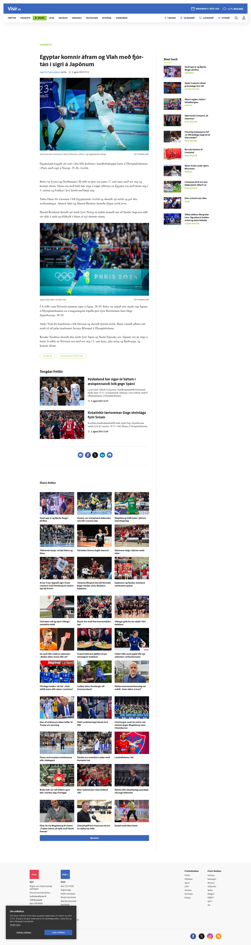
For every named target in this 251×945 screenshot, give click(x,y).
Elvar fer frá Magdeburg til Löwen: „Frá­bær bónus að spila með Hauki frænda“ (57, 829)
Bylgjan (211, 894)
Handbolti (47, 356)
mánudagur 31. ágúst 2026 (207, 9)
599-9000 (38, 904)
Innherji (211, 875)
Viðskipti (189, 879)
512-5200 (69, 886)
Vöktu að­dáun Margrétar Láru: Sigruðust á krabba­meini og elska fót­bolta (197, 218)
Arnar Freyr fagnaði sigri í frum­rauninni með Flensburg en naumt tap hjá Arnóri (56, 586)
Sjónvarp (189, 894)
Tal (209, 905)
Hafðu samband (68, 894)
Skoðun (188, 890)
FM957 (211, 898)
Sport (187, 883)
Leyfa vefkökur (58, 933)
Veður (210, 890)
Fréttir (187, 875)
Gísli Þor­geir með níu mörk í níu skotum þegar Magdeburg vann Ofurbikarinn (130, 725)
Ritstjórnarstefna (68, 898)
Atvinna (211, 883)
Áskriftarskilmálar (69, 901)
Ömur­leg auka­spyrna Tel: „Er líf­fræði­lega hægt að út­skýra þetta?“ (198, 135)
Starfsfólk (65, 905)
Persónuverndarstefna (40, 893)
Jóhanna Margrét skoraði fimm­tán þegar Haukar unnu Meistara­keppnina (94, 586)
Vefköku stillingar (23, 933)
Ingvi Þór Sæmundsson (50, 72)
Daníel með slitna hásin (126, 826)
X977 (210, 902)
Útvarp (188, 898)
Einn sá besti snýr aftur (196, 198)
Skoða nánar (15, 925)
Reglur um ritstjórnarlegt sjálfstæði (41, 887)
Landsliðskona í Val (124, 758)
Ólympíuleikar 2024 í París (72, 356)
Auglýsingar (66, 890)
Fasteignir (212, 879)
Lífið (187, 887)
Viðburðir (212, 887)
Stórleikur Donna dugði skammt (93, 551)
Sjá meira (94, 838)
